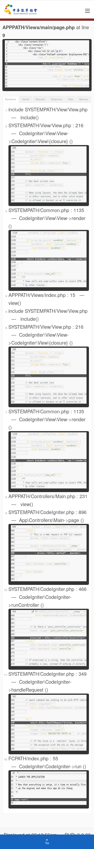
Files (70, 99)
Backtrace (10, 99)
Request (40, 99)
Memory (83, 99)
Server (25, 99)
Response (56, 99)
